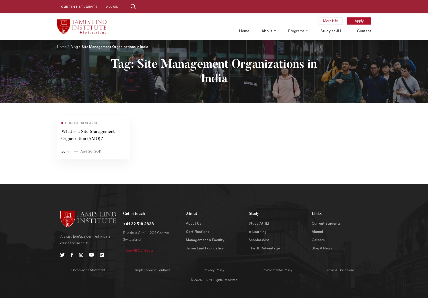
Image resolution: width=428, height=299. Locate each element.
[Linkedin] (102, 255)
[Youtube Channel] (91, 255)
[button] (139, 250)
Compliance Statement (88, 270)
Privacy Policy (214, 270)
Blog (74, 47)
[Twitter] (62, 255)
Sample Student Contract (151, 270)
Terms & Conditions (339, 270)
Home (61, 47)
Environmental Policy (276, 270)
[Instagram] (81, 255)
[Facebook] (72, 255)
